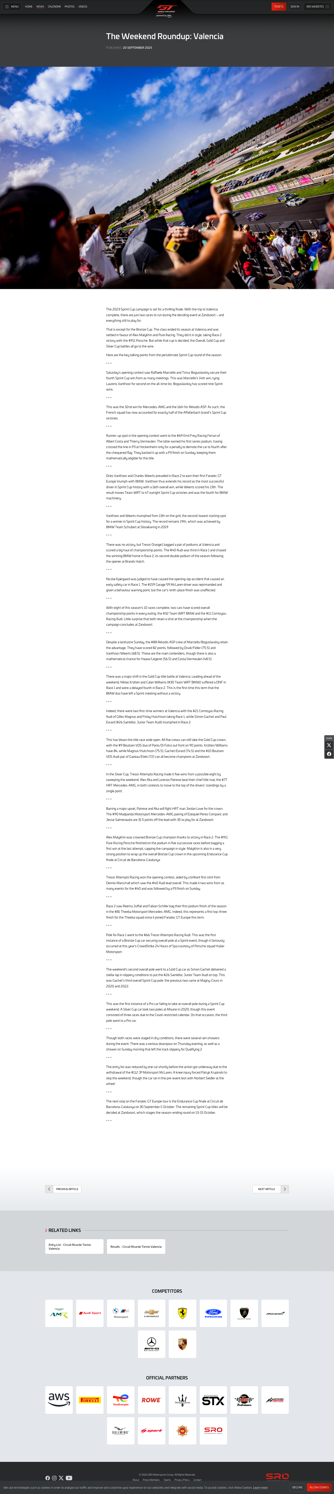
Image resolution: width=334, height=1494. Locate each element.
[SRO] (213, 1431)
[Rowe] (151, 1400)
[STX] (213, 1400)
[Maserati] (182, 1400)
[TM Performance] (244, 1400)
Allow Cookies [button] (319, 1487)
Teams (167, 1479)
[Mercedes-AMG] (151, 1344)
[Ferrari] (182, 1313)
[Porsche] (182, 1344)
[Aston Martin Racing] (59, 1313)
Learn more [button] (260, 1487)
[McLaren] (275, 1313)
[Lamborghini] (244, 1313)
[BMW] (120, 1313)
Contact (197, 1479)
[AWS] (59, 1400)
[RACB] (182, 1431)
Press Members (151, 1479)
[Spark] (151, 1431)
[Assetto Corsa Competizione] (275, 1400)
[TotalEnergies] (120, 1400)
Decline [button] (297, 1487)
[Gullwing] (120, 1431)
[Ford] (213, 1313)
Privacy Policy (182, 1479)
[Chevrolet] (151, 1313)
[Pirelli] (90, 1400)
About (136, 1479)
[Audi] (90, 1313)
